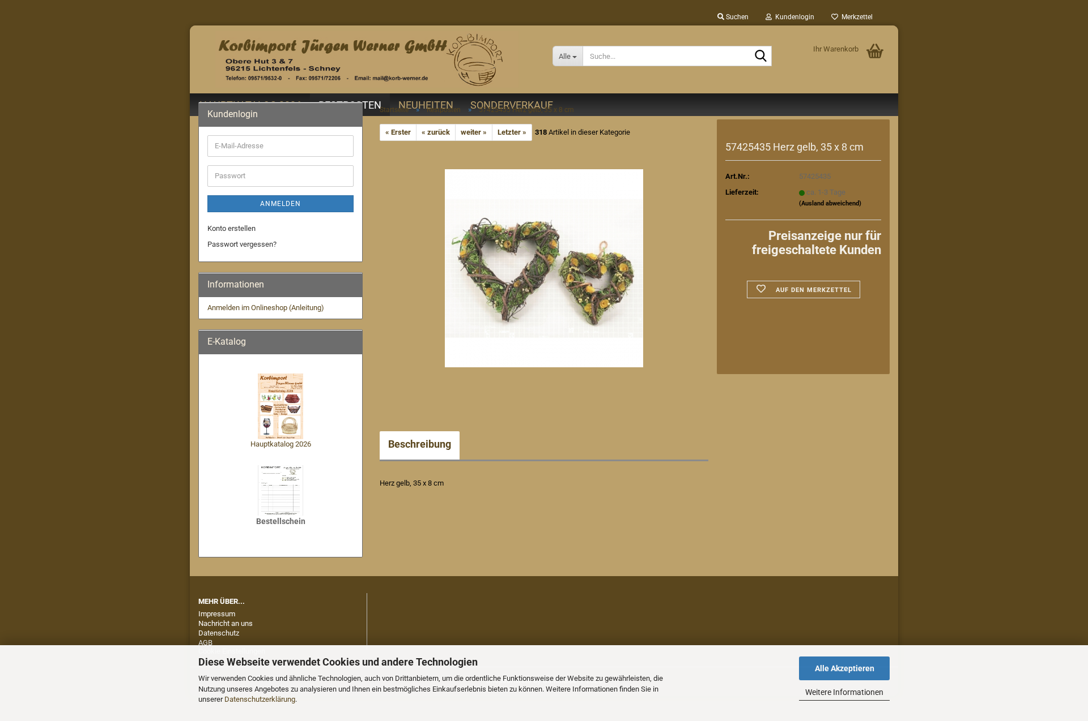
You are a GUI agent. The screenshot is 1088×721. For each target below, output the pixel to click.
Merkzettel (855, 17)
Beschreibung (419, 444)
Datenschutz (218, 633)
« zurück (436, 132)
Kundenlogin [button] (793, 17)
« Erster (398, 132)
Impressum (216, 613)
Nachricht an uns (225, 623)
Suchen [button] (736, 17)
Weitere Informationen (844, 692)
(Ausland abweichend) (830, 203)
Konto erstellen (231, 228)
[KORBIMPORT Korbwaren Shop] (367, 59)
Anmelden (280, 204)
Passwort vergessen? (242, 244)
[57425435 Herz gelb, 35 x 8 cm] (544, 268)
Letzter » (512, 132)
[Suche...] (761, 56)
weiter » (474, 132)
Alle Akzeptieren (844, 668)
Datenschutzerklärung (259, 699)
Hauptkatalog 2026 (280, 444)
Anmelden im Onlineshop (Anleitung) (265, 307)
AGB (205, 642)
